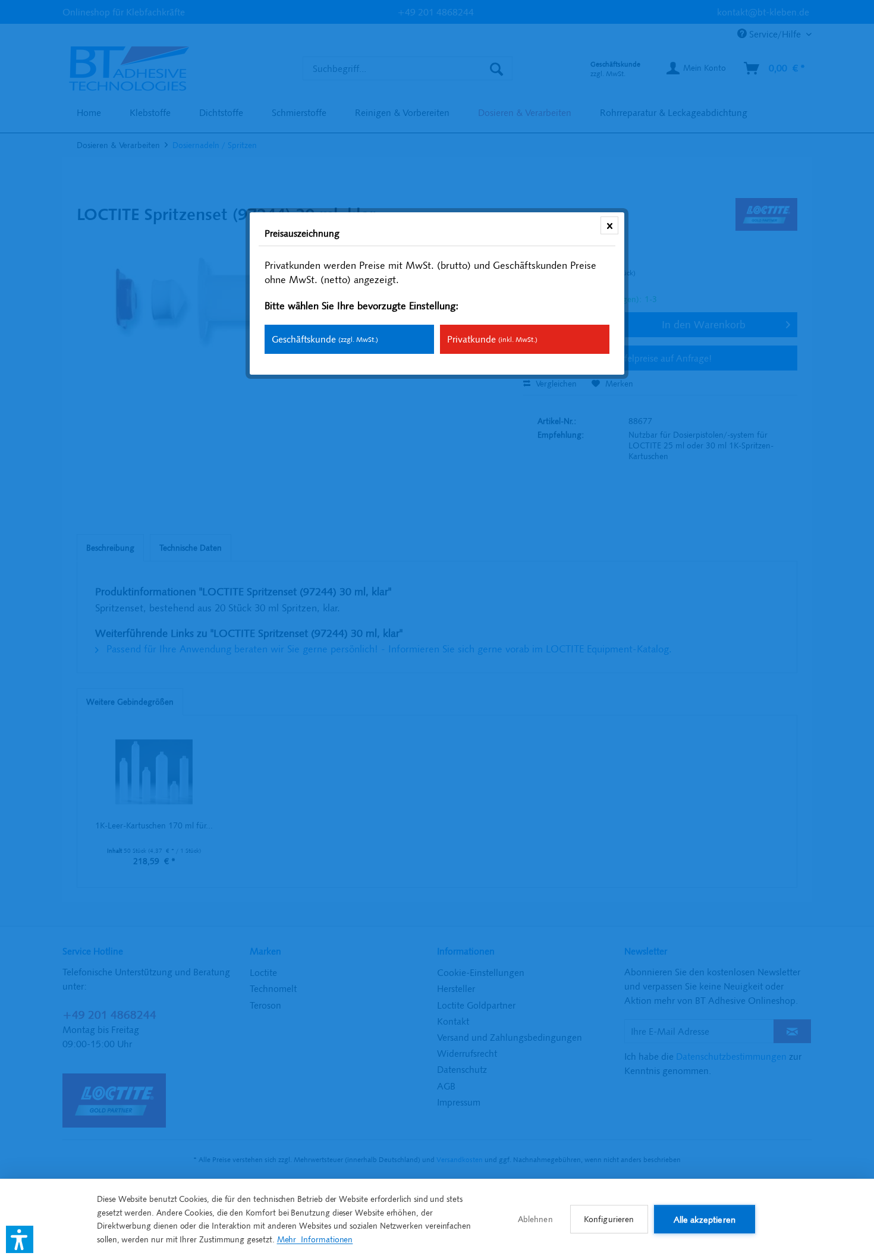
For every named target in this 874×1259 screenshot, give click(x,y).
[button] (19, 1239)
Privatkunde (492, 339)
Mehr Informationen (315, 1239)
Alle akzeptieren (704, 1219)
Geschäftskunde (325, 339)
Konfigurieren (609, 1219)
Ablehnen (535, 1219)
